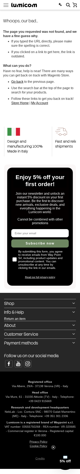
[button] (65, 459)
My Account (39, 103)
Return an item (14, 319)
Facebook (9, 363)
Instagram (27, 363)
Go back (17, 81)
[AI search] (60, 4)
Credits (40, 458)
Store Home (20, 103)
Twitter (18, 363)
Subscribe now (40, 243)
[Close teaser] (53, 447)
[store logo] (24, 4)
